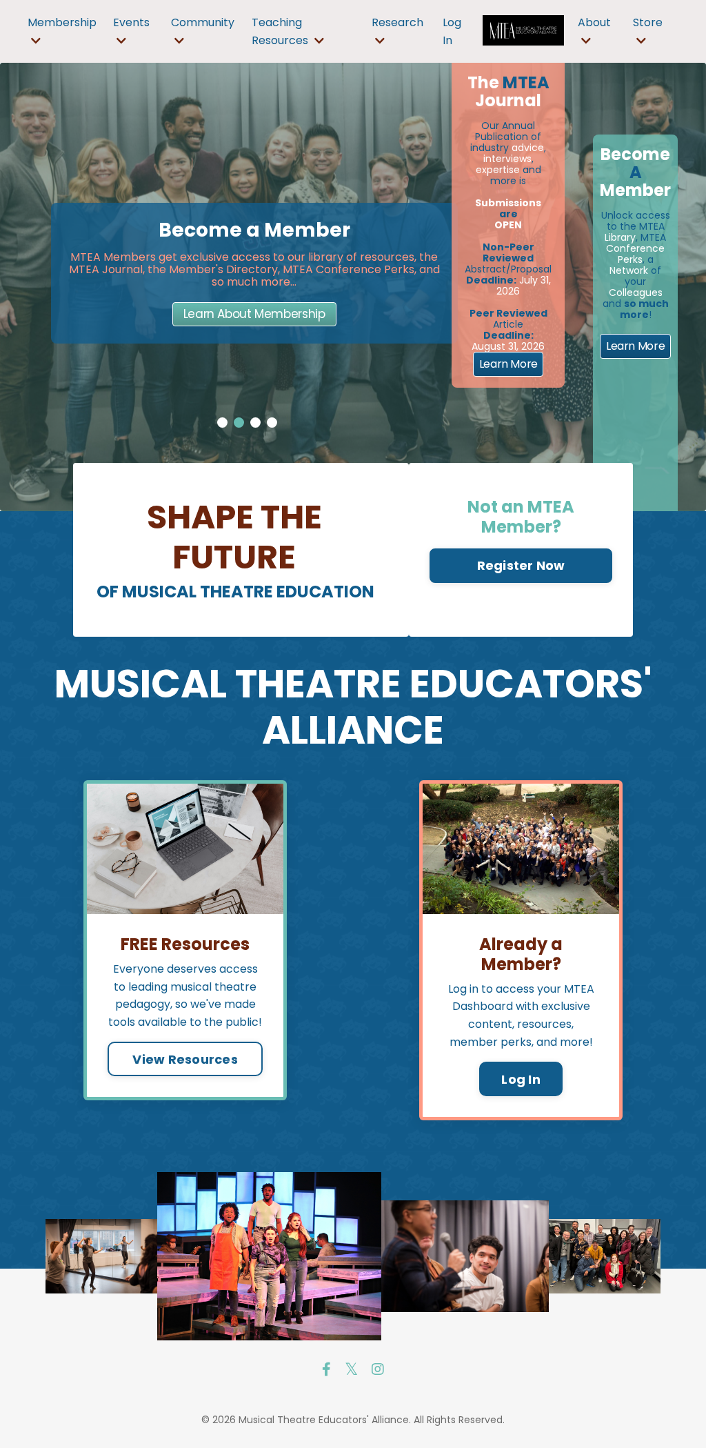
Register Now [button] (521, 565)
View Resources (185, 1059)
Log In (521, 1079)
